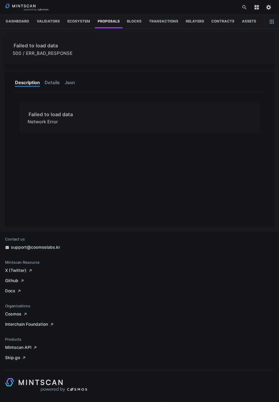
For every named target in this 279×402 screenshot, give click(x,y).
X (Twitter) (16, 270)
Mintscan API (18, 347)
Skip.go (12, 357)
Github (11, 280)
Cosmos (13, 313)
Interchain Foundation (26, 324)
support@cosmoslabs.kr (35, 247)
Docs (10, 290)
